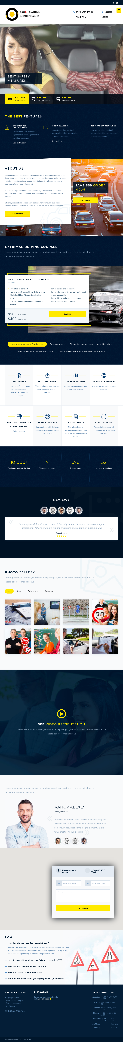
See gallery (57, 141)
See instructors (19, 143)
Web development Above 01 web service (18, 1039)
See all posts (44, 999)
